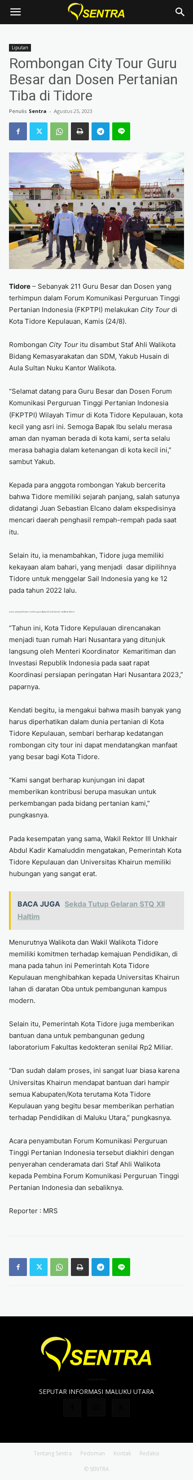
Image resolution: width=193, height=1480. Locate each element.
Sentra (38, 111)
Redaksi (149, 1453)
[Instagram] (96, 1407)
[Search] (180, 12)
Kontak (122, 1453)
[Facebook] (18, 131)
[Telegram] (101, 131)
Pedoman (92, 1453)
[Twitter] (39, 131)
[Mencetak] (80, 131)
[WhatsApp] (59, 131)
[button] (15, 12)
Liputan (20, 47)
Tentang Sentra (53, 1453)
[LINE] (121, 131)
